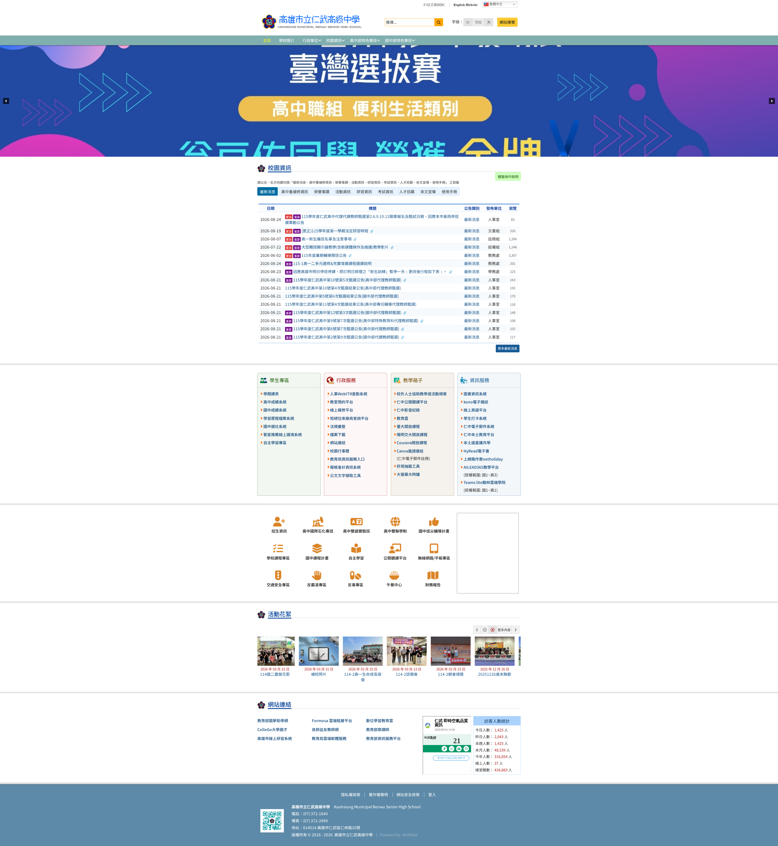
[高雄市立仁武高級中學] (311, 22)
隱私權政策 (350, 794)
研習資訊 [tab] (364, 191)
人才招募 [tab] (407, 191)
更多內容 (504, 629)
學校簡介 (286, 40)
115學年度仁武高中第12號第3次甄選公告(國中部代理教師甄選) (344, 312)
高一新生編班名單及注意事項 (319, 239)
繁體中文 (495, 4)
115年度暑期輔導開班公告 (316, 255)
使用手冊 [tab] (449, 191)
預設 (478, 22)
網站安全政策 (408, 794)
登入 (432, 794)
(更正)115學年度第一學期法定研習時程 (327, 231)
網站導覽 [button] (507, 22)
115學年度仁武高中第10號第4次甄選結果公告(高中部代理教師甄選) (343, 288)
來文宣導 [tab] (428, 191)
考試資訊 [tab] (385, 191)
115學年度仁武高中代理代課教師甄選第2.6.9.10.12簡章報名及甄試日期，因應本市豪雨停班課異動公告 (372, 219)
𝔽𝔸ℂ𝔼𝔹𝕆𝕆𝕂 (434, 4)
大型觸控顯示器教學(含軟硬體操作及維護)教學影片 (337, 247)
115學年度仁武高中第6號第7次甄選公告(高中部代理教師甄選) (342, 328)
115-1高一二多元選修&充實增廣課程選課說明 (329, 263)
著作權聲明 (378, 794)
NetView (409, 834)
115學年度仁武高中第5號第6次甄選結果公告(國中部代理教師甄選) (342, 296)
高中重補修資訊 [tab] (294, 191)
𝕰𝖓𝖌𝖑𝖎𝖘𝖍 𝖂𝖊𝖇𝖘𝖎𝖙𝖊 (465, 4)
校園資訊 (334, 40)
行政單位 (310, 40)
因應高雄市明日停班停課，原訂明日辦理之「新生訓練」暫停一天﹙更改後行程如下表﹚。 (366, 271)
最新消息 (472, 219)
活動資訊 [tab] (343, 191)
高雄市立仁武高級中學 (353, 834)
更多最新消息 (507, 348)
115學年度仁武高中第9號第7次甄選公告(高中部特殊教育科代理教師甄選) (352, 320)
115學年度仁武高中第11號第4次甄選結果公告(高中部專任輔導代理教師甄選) (350, 304)
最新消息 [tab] (267, 191)
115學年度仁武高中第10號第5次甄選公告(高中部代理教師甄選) (344, 280)
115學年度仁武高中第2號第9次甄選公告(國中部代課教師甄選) (342, 337)
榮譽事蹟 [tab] (321, 191)
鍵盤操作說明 (508, 176)
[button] (6, 101)
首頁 (267, 40)
